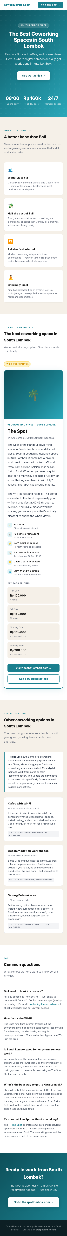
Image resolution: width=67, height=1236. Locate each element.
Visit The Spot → (50, 4)
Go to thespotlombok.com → (34, 1202)
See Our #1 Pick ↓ (33, 75)
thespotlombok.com (46, 1229)
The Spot (17, 1124)
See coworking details (33, 678)
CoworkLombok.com (17, 4)
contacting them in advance (44, 1004)
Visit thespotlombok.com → (33, 667)
